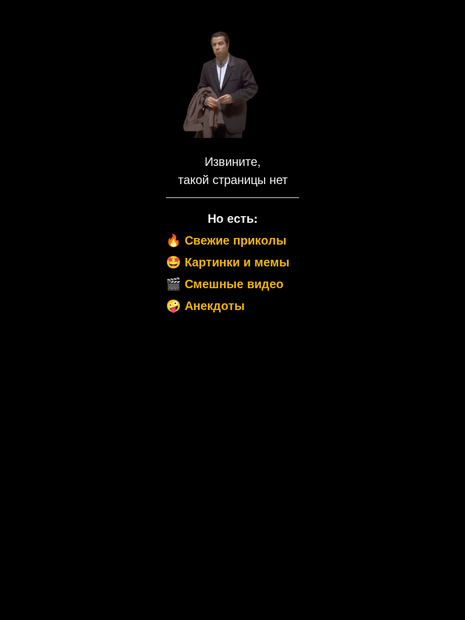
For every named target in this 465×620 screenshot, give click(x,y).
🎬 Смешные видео (224, 283)
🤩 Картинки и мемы (227, 261)
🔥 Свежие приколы (226, 239)
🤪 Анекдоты (205, 305)
